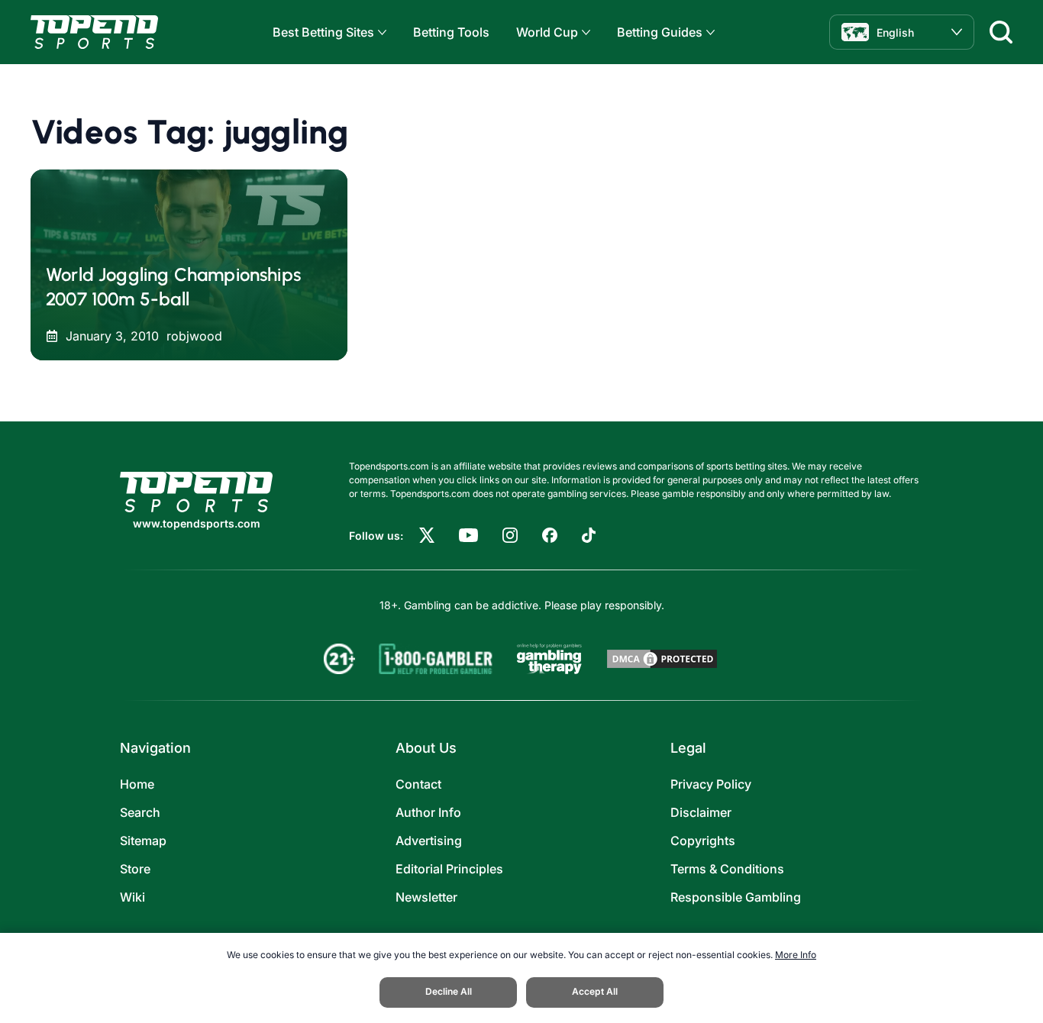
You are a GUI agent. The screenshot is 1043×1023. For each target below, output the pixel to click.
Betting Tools (451, 32)
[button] (380, 32)
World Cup (547, 32)
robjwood (194, 336)
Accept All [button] (595, 991)
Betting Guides (659, 32)
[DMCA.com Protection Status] (662, 658)
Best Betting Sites (323, 32)
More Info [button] (795, 954)
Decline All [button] (448, 991)
